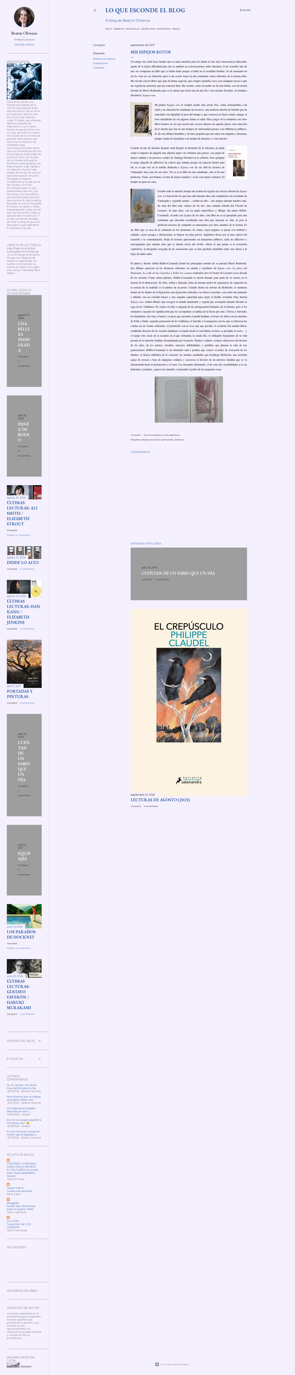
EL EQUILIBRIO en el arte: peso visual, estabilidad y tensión (23, 1173)
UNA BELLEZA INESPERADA (24, 337)
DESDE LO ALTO (23, 562)
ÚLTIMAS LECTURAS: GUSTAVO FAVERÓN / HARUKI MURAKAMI (19, 994)
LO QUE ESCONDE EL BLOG (145, 10)
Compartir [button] (99, 45)
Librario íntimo (15, 1188)
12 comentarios (27, 703)
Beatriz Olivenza (24, 33)
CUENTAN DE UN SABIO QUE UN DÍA (178, 573)
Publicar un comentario (18, 535)
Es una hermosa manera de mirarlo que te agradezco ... (23, 1133)
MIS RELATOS (148, 29)
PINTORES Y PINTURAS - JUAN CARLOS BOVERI (22, 1165)
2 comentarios (151, 806)
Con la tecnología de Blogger (174, 1364)
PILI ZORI (13, 1221)
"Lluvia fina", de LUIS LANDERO (19, 1226)
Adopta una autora (104, 58)
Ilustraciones (100, 63)
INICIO (108, 29)
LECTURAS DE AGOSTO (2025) (160, 799)
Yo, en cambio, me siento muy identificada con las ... (22, 1087)
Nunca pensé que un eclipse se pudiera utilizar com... (24, 1098)
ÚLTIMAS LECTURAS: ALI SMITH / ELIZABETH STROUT (22, 513)
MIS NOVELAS (132, 29)
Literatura (98, 67)
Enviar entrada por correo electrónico (162, 435)
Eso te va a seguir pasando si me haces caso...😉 (24, 1121)
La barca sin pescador (19, 1191)
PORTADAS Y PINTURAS (20, 694)
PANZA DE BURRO (24, 432)
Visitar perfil (24, 44)
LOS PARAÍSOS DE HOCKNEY (21, 934)
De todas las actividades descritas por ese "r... (21, 1110)
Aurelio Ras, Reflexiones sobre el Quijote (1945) (21, 1208)
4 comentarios (162, 579)
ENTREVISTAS (164, 29)
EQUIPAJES (24, 856)
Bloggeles (13, 1203)
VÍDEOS (176, 29)
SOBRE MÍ (118, 29)
